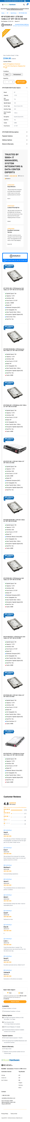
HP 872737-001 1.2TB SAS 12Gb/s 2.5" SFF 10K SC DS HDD (13, 462)
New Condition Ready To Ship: (11, 55)
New (7, 74)
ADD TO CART (21, 82)
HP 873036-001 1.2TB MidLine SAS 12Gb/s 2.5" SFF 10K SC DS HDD (14, 406)
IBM (19, 1080)
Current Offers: (7, 61)
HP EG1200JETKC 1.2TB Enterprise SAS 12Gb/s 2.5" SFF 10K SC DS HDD (14, 637)
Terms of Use (14, 1113)
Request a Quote (15, 1001)
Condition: (6, 71)
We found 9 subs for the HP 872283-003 (21, 25)
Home (2, 13)
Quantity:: (6, 78)
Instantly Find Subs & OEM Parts (22, 24)
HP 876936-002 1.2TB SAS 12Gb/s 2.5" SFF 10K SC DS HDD (13, 695)
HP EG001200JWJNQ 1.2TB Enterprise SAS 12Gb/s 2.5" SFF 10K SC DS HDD (13, 349)
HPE (19, 1075)
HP (7, 13)
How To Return (4, 1080)
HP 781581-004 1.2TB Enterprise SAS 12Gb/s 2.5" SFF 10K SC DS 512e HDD (13, 289)
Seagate (20, 1082)
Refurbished (17, 74)
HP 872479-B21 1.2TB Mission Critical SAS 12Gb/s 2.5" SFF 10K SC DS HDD (13, 754)
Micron (20, 1087)
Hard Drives (13, 13)
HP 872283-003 (23, 13)
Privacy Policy (4, 1113)
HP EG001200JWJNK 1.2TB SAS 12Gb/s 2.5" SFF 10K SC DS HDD (14, 520)
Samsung (20, 1085)
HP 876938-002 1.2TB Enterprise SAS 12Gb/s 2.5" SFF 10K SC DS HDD (13, 579)
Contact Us (3, 1077)
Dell (19, 1077)
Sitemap (3, 1075)
